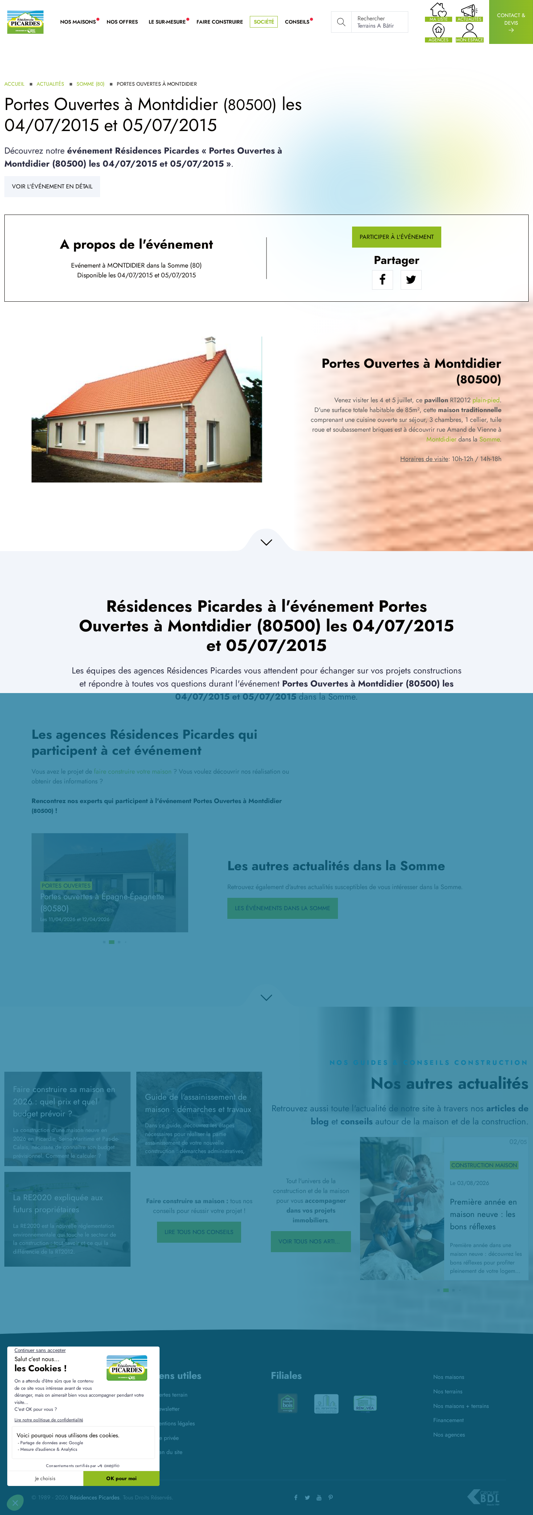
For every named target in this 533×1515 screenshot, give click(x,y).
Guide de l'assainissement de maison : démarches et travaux (198, 1103)
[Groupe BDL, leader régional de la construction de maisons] (483, 1497)
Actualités (50, 83)
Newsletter (166, 1409)
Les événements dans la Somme (282, 908)
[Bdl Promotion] (287, 1403)
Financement (448, 1420)
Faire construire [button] (220, 21)
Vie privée (166, 1438)
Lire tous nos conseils (199, 1232)
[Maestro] (365, 1404)
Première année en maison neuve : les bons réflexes (483, 1214)
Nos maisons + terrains (461, 1406)
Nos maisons (448, 1377)
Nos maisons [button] (80, 22)
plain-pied (486, 400)
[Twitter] (307, 1497)
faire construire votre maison (133, 771)
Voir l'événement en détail (52, 186)
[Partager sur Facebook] (382, 280)
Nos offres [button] (122, 21)
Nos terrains (447, 1391)
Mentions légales (174, 1423)
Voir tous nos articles (313, 1241)
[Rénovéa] (326, 1403)
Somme (489, 439)
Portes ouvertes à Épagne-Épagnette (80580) (102, 903)
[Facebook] (296, 1497)
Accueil (14, 83)
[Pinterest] (331, 1497)
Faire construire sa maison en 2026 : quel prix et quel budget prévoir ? (64, 1101)
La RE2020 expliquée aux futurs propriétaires (58, 1203)
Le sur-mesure (170, 22)
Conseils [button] (300, 22)
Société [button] (264, 21)
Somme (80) (90, 83)
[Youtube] (319, 1497)
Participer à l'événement (397, 237)
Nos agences (449, 1434)
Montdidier (441, 439)
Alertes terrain (170, 1394)
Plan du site (168, 1452)
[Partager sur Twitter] (411, 280)
